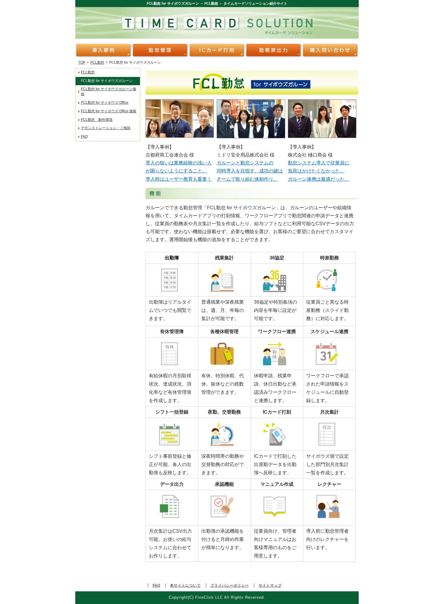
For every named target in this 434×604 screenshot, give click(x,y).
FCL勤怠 (97, 62)
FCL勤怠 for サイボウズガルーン (107, 81)
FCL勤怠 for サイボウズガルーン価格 (108, 91)
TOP (81, 62)
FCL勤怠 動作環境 (96, 120)
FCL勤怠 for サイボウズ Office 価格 (108, 111)
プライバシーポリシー (230, 585)
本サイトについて (185, 585)
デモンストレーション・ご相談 (105, 128)
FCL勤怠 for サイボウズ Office (104, 103)
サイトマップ (270, 585)
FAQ (84, 136)
